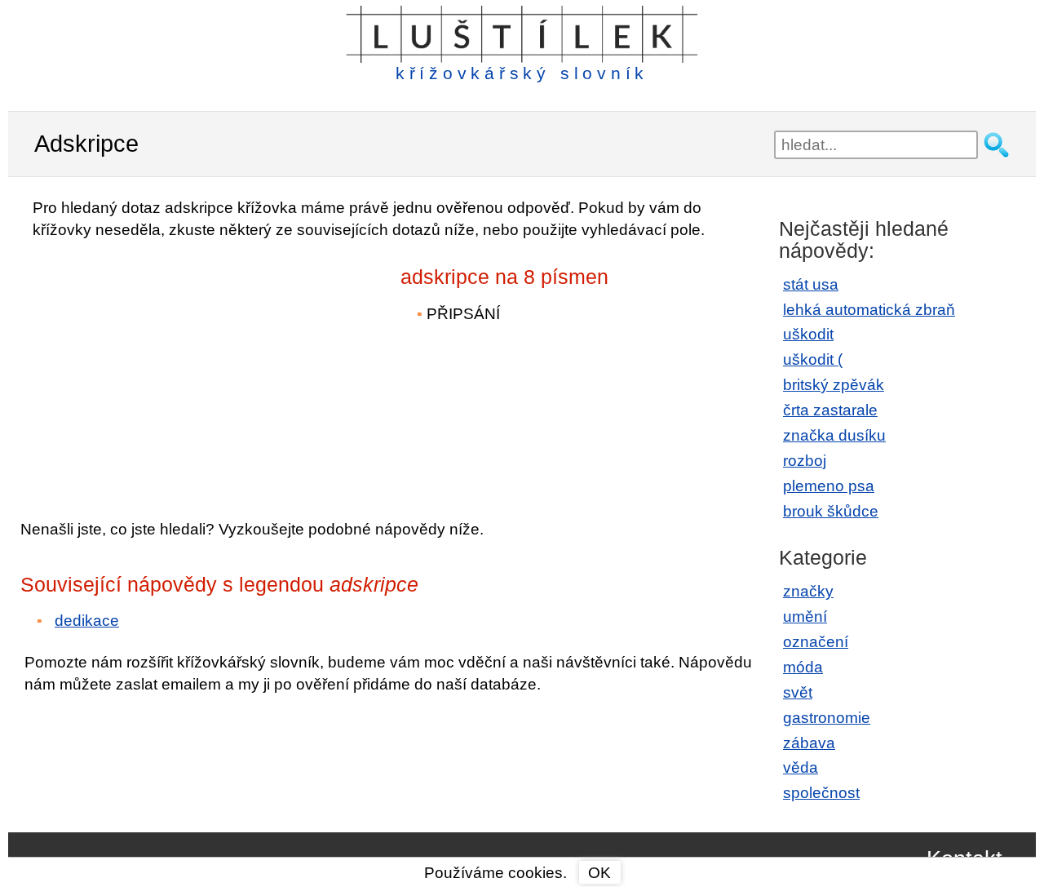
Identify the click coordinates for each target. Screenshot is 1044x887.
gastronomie (826, 717)
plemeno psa (828, 486)
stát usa (810, 284)
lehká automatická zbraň (869, 309)
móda (803, 667)
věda (800, 767)
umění (805, 616)
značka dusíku (834, 435)
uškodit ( (813, 359)
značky (808, 591)
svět (797, 692)
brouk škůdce (830, 511)
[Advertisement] (163, 368)
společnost (821, 792)
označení (815, 641)
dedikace (87, 620)
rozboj (804, 460)
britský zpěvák (833, 384)
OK (599, 872)
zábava (809, 743)
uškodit (808, 334)
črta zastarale (830, 410)
